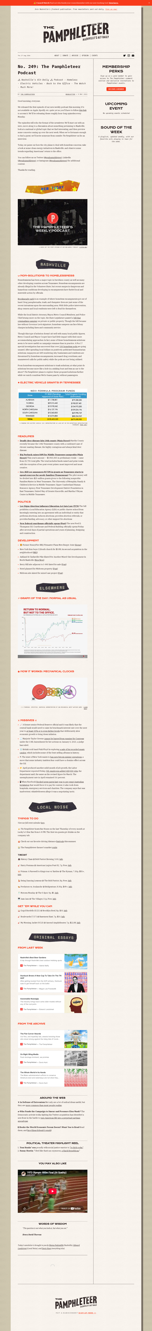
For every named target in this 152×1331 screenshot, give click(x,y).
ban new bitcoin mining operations (66, 757)
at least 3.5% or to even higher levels (43, 731)
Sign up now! (111, 9)
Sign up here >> (87, 1313)
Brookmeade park (26, 299)
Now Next (39, 560)
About (56, 55)
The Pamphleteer (28, 94)
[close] (149, 3)
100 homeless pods (68, 346)
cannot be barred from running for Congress (64, 738)
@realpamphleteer (52, 157)
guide (54, 847)
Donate (65, 55)
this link (82, 110)
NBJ (35, 552)
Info (61, 859)
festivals (60, 841)
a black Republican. (70, 1151)
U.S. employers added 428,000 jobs (62, 771)
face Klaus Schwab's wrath (39, 1130)
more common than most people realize (44, 1105)
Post (64, 564)
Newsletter (70, 94)
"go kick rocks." (76, 1147)
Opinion (85, 55)
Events (95, 55)
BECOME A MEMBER (116, 89)
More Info (83, 425)
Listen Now (83, 247)
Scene (78, 545)
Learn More (85, 708)
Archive (75, 55)
